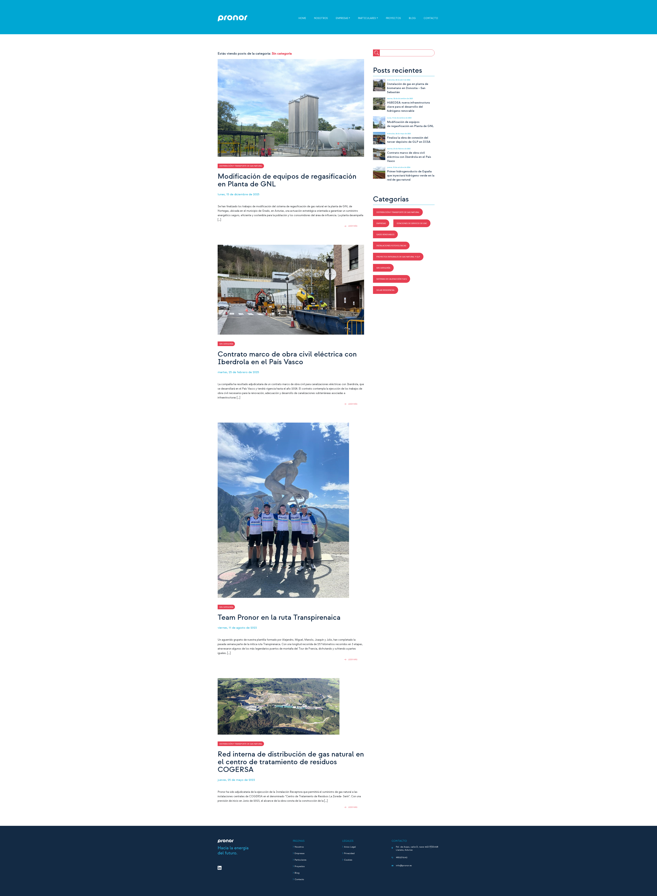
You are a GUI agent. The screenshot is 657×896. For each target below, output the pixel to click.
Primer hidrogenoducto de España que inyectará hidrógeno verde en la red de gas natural (410, 175)
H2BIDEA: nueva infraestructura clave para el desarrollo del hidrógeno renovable (408, 107)
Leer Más (352, 226)
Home (302, 18)
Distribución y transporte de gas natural (397, 212)
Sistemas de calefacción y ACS (391, 279)
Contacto (431, 18)
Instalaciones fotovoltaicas (391, 245)
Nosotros (321, 18)
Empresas (342, 18)
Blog (412, 18)
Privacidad (349, 853)
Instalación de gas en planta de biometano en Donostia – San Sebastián (407, 88)
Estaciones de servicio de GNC (412, 223)
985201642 (401, 857)
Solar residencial (385, 290)
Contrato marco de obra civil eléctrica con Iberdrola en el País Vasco (409, 157)
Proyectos (393, 18)
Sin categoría (383, 267)
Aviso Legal (350, 847)
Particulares (367, 18)
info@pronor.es (404, 865)
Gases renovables (385, 234)
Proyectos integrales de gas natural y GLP (398, 256)
